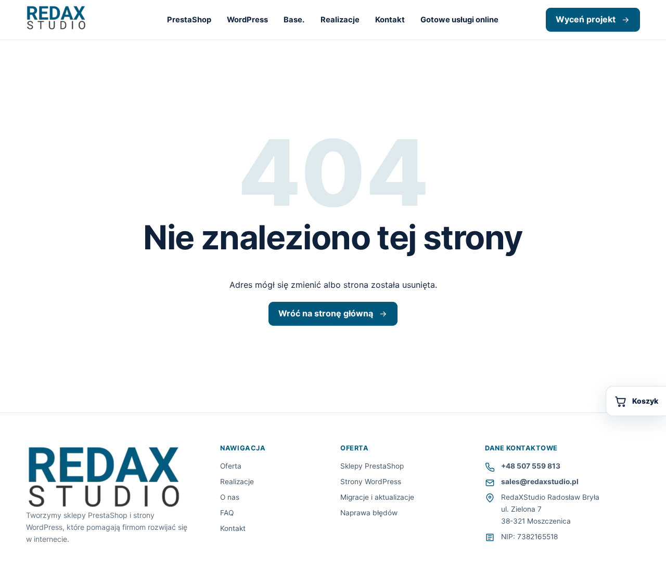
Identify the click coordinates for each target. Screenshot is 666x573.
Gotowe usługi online (459, 19)
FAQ (227, 513)
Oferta (230, 466)
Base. (294, 19)
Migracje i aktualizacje (377, 497)
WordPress (247, 19)
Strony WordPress (370, 481)
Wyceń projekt (586, 19)
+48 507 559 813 (530, 466)
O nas (229, 497)
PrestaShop (189, 19)
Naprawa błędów (369, 513)
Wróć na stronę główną (325, 313)
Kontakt (390, 19)
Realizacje (340, 19)
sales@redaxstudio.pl (540, 481)
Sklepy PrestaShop (372, 466)
